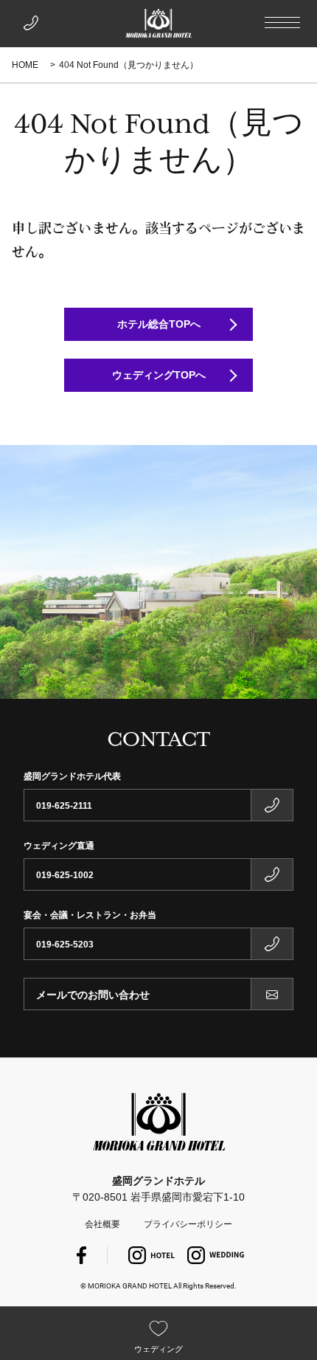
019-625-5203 (65, 944)
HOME (25, 65)
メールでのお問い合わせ (93, 995)
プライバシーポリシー (188, 1224)
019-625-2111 (64, 806)
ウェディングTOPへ (159, 375)
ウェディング (158, 1349)
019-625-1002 (65, 875)
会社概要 (102, 1224)
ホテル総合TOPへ (159, 324)
